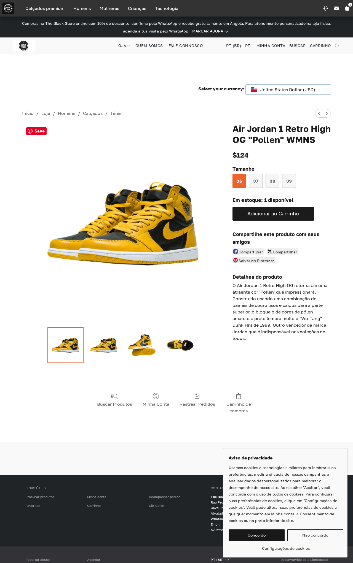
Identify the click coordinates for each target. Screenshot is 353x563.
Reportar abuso (37, 559)
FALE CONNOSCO (186, 45)
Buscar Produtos (114, 404)
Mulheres (109, 8)
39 (289, 181)
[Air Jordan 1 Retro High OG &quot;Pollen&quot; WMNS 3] (180, 345)
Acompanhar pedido (164, 497)
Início (28, 113)
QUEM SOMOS (149, 45)
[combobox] (288, 89)
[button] (24, 45)
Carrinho (94, 506)
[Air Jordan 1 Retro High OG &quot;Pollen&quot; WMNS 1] (104, 345)
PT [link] (229, 559)
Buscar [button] (297, 45)
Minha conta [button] (270, 45)
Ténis (115, 113)
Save (39, 130)
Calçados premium (45, 8)
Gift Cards (156, 506)
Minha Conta (156, 404)
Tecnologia (166, 8)
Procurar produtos (39, 497)
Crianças (137, 8)
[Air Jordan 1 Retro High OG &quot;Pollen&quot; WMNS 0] (65, 345)
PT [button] (247, 45)
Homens (82, 8)
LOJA (122, 45)
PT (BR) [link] (217, 559)
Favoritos (32, 506)
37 (255, 181)
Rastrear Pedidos (197, 404)
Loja (45, 113)
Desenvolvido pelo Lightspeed (304, 559)
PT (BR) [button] (233, 45)
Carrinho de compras (238, 407)
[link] (211, 31)
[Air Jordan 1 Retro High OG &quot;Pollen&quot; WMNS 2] (142, 345)
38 (272, 181)
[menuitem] (319, 113)
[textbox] (285, 89)
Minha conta (96, 497)
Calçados (93, 113)
